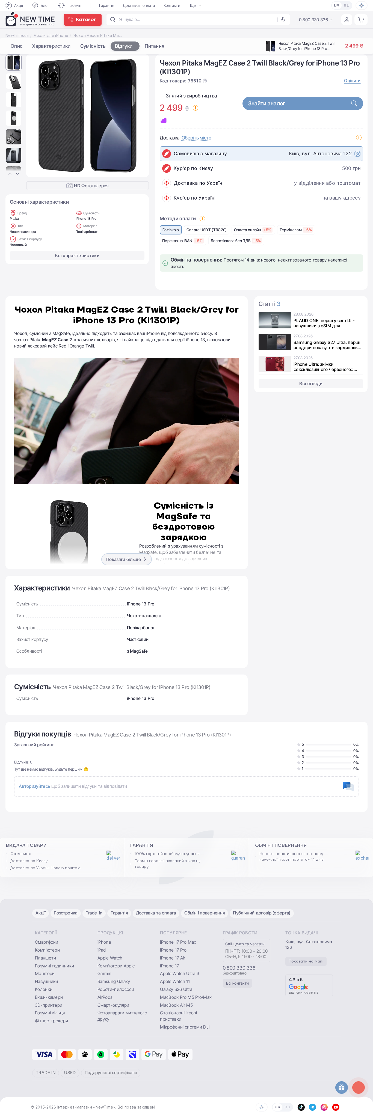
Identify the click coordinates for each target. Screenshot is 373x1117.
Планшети (45, 958)
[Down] (17, 174)
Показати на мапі (306, 961)
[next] (140, 116)
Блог (45, 5)
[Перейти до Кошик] (361, 19)
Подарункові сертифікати (111, 1072)
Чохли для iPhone (51, 35)
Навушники (46, 981)
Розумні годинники (54, 966)
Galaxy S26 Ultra (176, 989)
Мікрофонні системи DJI (184, 1027)
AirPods (105, 997)
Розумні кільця (50, 1012)
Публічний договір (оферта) (261, 913)
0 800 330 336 (239, 968)
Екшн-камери (49, 997)
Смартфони (46, 942)
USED (70, 1072)
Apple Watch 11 (175, 981)
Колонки (43, 989)
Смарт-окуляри (113, 1005)
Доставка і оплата (139, 5)
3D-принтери (49, 1005)
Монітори (45, 973)
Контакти (172, 5)
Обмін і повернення (204, 913)
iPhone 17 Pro (173, 950)
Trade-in (74, 5)
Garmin (104, 973)
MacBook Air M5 (176, 1005)
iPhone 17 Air (172, 958)
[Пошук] (113, 19)
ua (337, 5)
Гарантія (106, 5)
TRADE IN (46, 1072)
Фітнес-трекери (51, 1020)
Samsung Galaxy (113, 981)
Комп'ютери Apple (116, 966)
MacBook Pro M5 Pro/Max (186, 997)
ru (347, 5)
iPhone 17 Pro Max (178, 942)
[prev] (35, 116)
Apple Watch (110, 958)
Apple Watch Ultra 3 (179, 973)
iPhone (104, 942)
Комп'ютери (47, 950)
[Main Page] (30, 19)
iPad (101, 950)
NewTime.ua (17, 35)
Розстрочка (66, 913)
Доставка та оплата (156, 913)
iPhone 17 (169, 966)
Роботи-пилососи (115, 989)
